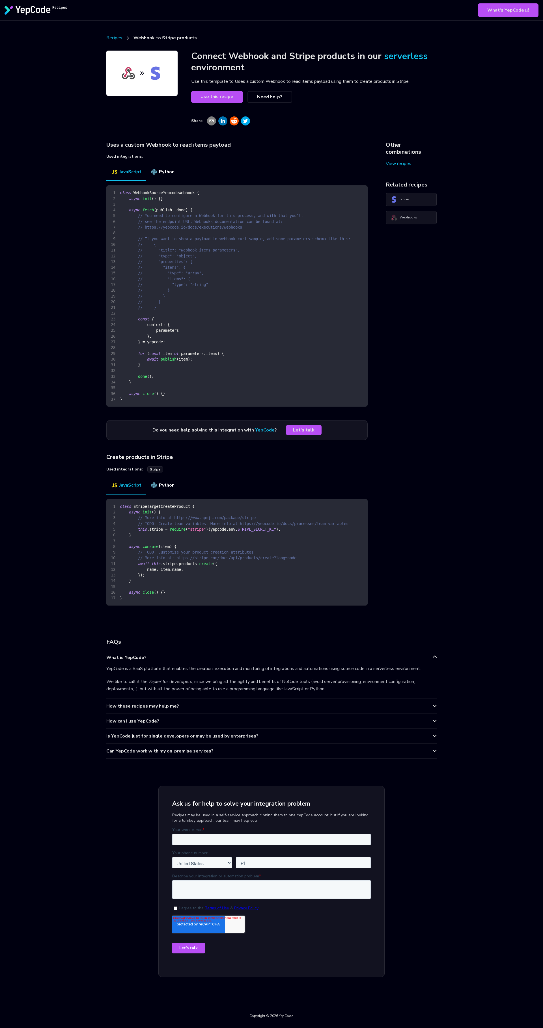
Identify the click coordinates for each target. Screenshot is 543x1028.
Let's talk (303, 430)
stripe (155, 469)
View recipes (398, 164)
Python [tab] (166, 172)
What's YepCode (505, 10)
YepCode (265, 430)
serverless (406, 56)
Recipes (114, 38)
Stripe (404, 199)
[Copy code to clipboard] (360, 192)
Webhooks (408, 217)
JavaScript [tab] (130, 172)
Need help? (269, 97)
